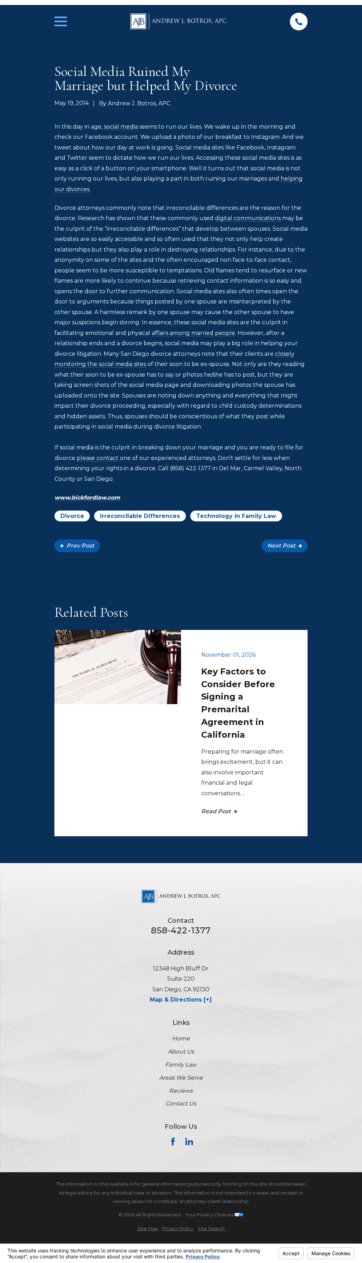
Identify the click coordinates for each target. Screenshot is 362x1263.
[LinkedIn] (189, 1141)
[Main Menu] (60, 21)
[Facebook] (173, 1141)
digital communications (248, 218)
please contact (97, 458)
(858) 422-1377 (190, 468)
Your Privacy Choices (209, 1214)
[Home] (178, 21)
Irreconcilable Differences (140, 516)
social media (121, 126)
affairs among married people (193, 333)
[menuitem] (148, 1228)
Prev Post (80, 545)
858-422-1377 (181, 930)
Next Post (281, 545)
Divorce (72, 516)
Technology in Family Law (236, 516)
